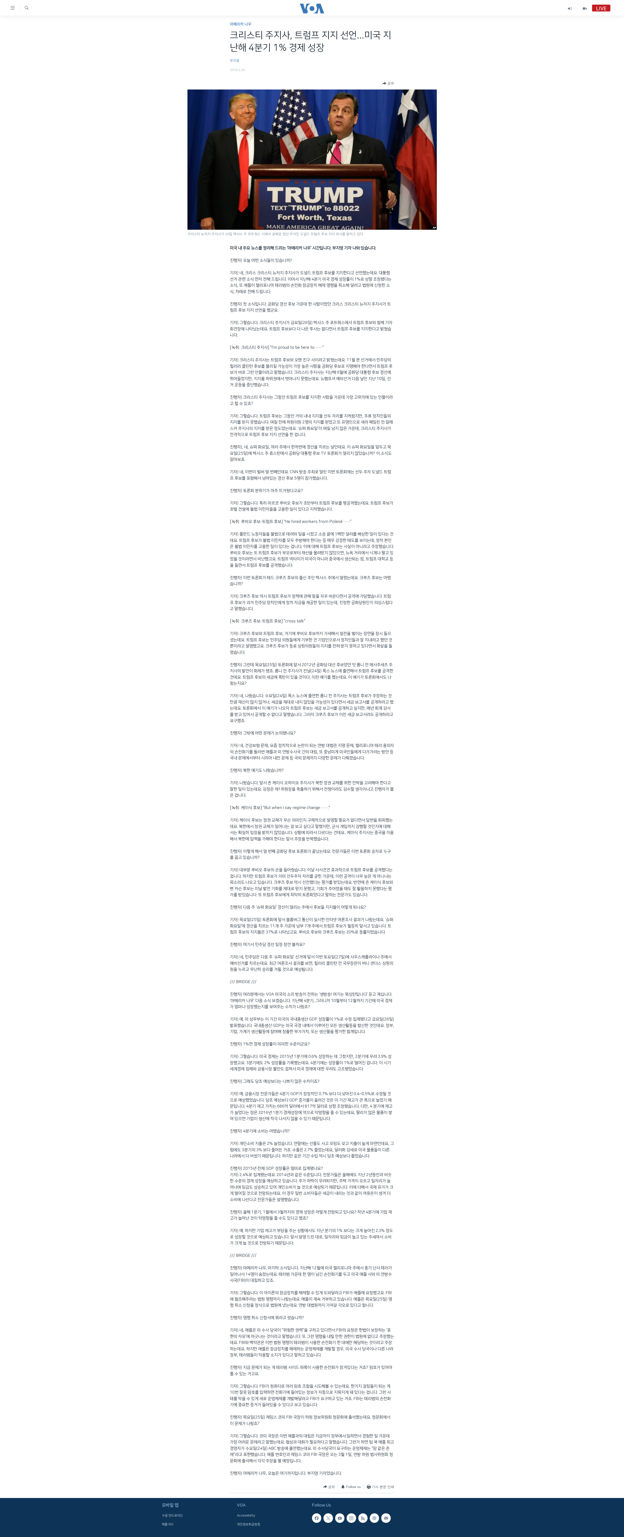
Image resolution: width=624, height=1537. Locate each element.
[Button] (388, 83)
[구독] (385, 1518)
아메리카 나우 (240, 24)
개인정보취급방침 (248, 1524)
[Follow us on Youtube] (339, 1518)
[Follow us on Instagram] (351, 1518)
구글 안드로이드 (172, 1515)
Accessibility (246, 1515)
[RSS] (363, 1518)
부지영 (234, 61)
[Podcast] (374, 1518)
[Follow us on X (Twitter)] (328, 1518)
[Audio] (570, 8)
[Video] (584, 8)
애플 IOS (167, 1524)
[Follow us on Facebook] (316, 1518)
